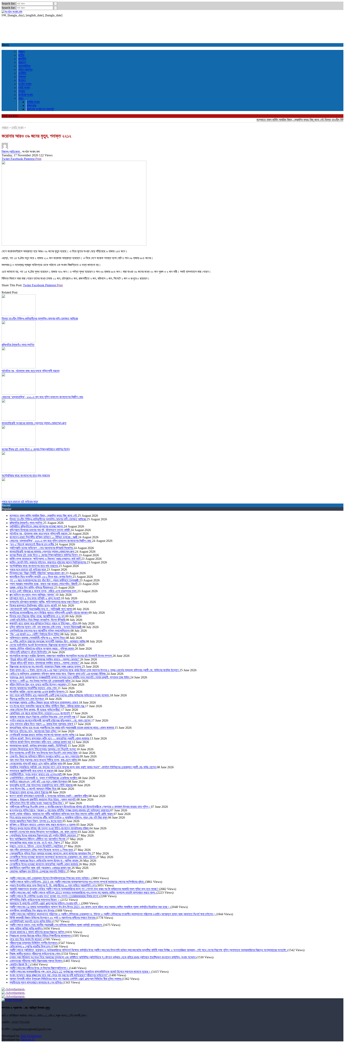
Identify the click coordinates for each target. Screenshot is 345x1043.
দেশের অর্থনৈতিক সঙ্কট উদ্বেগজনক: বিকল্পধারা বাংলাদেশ (39, 645)
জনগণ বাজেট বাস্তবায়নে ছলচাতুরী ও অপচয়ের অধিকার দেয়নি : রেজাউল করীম (49, 796)
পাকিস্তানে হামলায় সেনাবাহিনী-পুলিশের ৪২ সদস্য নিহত (38, 637)
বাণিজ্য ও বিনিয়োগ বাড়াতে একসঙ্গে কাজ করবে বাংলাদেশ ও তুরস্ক (43, 824)
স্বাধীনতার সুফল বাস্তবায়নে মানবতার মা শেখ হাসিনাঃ (36, 982)
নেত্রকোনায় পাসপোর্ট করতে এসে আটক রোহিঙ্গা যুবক (36, 763)
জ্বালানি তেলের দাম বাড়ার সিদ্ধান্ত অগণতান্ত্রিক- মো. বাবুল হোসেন (44, 832)
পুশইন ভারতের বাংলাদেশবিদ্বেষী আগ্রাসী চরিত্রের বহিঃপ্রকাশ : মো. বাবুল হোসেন (50, 720)
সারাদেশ (22, 62)
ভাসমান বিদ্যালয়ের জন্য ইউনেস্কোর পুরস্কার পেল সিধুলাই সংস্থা (43, 749)
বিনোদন (22, 80)
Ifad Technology (31, 1036)
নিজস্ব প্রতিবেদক (11, 151)
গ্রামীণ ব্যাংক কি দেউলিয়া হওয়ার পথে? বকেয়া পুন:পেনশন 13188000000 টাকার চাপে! (54, 896)
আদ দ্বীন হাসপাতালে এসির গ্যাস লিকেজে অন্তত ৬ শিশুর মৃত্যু (42, 850)
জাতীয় (21, 55)
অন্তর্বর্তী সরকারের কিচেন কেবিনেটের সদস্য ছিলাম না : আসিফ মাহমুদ (44, 860)
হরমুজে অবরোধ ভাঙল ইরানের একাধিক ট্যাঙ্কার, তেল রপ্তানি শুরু (43, 717)
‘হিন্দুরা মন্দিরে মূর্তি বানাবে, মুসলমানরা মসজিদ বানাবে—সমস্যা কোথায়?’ (45, 659)
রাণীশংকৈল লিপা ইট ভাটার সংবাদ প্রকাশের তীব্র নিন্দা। (37, 803)
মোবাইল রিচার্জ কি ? (20, 964)
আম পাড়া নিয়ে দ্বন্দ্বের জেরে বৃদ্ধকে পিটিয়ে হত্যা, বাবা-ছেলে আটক (44, 760)
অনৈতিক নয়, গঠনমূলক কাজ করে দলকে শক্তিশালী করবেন (30, 371)
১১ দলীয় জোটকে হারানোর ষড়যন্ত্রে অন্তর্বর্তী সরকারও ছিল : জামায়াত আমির (48, 641)
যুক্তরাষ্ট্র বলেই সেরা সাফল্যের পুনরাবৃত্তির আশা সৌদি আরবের (41, 785)
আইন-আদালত (25, 69)
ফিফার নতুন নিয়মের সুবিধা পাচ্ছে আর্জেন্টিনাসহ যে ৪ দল (37, 616)
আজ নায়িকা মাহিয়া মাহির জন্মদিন (26, 928)
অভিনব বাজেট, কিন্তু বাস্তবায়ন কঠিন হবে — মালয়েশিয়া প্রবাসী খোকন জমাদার (50, 738)
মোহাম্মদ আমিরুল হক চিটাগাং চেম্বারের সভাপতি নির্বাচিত (38, 871)
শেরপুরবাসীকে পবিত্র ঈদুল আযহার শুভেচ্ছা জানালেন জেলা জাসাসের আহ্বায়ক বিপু (51, 853)
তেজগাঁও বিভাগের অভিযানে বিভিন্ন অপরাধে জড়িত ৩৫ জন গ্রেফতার (45, 756)
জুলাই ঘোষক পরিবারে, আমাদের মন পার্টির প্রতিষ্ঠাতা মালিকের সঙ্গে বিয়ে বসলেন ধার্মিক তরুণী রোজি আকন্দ (62, 814)
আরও (21, 98)
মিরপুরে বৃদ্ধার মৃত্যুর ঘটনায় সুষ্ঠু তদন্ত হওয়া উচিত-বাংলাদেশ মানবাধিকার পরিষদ (49, 828)
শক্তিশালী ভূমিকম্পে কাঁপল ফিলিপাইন (29, 652)
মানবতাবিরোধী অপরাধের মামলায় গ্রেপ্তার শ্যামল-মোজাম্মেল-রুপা (34, 423)
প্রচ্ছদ (21, 51)
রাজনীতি (22, 58)
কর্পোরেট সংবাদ (25, 94)
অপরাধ (21, 91)
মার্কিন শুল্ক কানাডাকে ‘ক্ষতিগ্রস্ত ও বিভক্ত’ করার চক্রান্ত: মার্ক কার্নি (45, 558)
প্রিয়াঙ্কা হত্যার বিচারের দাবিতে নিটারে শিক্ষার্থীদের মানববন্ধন (40, 935)
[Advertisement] (121, 30)
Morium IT (28, 1039)
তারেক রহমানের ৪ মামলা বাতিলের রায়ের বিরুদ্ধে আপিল (37, 932)
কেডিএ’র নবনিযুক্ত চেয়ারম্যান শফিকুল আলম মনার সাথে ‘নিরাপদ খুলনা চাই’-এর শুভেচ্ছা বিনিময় (58, 673)
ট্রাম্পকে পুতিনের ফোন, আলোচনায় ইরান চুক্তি (33, 731)
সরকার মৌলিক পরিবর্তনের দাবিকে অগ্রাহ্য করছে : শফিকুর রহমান (42, 648)
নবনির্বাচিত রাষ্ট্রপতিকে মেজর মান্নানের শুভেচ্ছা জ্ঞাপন (37, 526)
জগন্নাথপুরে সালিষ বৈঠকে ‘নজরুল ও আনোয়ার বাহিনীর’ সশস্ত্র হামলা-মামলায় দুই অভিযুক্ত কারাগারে (60, 810)
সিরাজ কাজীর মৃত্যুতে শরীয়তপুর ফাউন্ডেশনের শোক (35, 953)
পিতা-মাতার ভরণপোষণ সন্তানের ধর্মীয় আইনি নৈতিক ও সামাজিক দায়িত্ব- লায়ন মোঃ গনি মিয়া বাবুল (59, 817)
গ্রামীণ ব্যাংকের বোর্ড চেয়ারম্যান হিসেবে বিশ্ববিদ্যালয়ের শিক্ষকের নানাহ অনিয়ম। (50, 878)
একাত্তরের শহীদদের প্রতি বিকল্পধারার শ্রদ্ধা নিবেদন (36, 961)
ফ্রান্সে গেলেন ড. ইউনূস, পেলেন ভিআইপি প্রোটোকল (37, 846)
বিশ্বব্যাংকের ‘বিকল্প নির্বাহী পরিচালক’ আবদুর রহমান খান (37, 573)
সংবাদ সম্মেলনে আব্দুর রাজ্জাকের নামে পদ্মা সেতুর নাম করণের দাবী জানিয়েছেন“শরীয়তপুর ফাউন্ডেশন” (59, 975)
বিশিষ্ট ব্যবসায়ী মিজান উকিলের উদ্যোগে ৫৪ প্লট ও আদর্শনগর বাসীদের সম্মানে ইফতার (53, 917)
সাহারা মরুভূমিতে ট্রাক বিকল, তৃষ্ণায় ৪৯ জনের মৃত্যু (36, 821)
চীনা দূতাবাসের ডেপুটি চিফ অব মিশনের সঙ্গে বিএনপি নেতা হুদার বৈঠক (44, 752)
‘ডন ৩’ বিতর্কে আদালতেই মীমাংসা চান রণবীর (32, 544)
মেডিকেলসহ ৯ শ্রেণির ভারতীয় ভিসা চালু (30, 946)
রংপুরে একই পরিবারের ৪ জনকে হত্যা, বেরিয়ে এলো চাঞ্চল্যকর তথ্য (43, 591)
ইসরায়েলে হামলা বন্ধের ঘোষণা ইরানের (29, 792)
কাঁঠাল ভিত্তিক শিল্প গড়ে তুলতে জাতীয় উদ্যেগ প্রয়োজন (38, 684)
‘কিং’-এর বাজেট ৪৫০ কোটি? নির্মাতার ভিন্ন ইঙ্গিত (35, 634)
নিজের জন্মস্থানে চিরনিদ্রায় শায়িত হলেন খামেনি (34, 605)
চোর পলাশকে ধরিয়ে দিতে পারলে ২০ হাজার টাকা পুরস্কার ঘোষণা (42, 724)
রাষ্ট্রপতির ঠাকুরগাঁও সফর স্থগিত (18, 344)
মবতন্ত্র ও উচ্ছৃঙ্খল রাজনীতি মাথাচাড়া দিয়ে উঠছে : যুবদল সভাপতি (43, 799)
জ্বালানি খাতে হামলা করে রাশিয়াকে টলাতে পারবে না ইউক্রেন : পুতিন (44, 623)
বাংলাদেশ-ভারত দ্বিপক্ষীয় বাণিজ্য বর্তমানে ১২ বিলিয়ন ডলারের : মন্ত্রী (44, 537)
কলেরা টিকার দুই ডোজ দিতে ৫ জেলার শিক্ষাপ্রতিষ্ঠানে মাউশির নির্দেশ (36, 449)
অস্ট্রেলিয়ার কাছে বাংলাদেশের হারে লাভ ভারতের (26, 475)
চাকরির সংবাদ (33, 102)
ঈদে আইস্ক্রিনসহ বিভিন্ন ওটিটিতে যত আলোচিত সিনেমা (38, 839)
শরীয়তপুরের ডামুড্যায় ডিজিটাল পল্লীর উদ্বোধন (34, 943)
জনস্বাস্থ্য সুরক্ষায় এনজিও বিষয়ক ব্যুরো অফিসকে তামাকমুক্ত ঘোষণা (44, 702)
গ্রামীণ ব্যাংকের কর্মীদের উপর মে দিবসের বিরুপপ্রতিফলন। (39, 968)
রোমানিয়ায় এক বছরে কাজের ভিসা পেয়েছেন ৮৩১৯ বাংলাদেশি (40, 713)
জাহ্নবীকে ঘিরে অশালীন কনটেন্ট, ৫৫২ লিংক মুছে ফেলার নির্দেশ (41, 576)
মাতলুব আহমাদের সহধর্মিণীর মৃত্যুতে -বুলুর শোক (34, 688)
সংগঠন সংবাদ (24, 84)
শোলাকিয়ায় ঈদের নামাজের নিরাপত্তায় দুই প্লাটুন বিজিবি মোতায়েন (43, 835)
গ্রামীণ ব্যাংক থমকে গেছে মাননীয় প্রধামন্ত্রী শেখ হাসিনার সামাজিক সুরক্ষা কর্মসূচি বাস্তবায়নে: (56, 925)
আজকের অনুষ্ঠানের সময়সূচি (40, 109)
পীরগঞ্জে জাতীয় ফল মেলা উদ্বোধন (27, 699)
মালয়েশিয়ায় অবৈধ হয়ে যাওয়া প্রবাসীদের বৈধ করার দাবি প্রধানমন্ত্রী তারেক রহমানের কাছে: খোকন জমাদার (62, 727)
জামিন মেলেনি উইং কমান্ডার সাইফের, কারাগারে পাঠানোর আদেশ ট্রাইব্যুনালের (48, 562)
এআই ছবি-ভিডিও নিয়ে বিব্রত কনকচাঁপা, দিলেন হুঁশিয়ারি (38, 620)
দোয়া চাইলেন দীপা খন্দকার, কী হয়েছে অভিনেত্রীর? (35, 709)
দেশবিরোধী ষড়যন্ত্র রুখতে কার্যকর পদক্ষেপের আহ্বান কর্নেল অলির (42, 735)
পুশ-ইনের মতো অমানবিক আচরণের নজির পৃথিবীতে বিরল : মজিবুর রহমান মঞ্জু (47, 706)
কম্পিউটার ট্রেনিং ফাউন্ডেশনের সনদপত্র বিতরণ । (35, 899)
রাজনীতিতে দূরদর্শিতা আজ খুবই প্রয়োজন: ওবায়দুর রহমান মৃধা (40, 867)
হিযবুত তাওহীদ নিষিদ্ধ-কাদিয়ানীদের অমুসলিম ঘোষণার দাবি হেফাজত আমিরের (40, 318)
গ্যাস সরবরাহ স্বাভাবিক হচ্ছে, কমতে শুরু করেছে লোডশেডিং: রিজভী (44, 584)
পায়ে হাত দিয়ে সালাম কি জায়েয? (26, 939)
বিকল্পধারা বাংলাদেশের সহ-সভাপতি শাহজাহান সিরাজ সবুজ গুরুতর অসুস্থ (46, 666)
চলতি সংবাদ (24, 87)
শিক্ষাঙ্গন (22, 76)
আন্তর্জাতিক (24, 66)
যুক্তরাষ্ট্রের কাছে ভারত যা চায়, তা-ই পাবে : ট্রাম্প (35, 842)
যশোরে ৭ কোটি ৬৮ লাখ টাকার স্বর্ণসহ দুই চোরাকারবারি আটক (40, 681)
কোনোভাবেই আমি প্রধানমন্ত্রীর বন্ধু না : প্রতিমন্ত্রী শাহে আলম (41, 609)
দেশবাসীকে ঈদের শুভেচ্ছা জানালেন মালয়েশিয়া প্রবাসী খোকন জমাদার (44, 864)
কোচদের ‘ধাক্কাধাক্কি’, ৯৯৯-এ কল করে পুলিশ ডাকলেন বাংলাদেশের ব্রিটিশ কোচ (42, 397)
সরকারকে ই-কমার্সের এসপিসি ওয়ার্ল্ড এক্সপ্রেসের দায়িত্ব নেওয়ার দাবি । (45, 903)
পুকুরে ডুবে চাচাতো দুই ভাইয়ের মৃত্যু (20, 501)
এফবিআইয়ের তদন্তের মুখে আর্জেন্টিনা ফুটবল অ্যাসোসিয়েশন (40, 630)
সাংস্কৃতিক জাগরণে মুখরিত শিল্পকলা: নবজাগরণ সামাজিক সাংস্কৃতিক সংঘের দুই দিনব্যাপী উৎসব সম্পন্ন (61, 655)
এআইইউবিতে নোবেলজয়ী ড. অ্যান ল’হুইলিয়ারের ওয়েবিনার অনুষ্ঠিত (44, 778)
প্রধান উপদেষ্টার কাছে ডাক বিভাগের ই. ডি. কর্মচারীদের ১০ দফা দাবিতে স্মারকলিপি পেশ (53, 885)
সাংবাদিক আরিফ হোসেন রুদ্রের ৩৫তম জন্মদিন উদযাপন (37, 691)
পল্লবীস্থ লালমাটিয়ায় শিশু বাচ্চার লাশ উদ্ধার (32, 910)
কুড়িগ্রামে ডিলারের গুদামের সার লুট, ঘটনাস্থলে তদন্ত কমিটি (40, 530)
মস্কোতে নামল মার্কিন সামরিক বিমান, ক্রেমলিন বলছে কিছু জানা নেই (278, 119)
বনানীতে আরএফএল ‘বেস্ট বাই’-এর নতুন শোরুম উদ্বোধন (39, 781)
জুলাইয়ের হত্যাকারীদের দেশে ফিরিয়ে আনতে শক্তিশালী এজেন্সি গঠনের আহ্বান (49, 612)
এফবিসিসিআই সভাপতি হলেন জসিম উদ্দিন (31, 921)
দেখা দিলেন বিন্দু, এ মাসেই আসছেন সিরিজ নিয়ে (33, 788)
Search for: (8, 3)
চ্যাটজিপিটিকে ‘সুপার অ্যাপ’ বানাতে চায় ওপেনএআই (36, 774)
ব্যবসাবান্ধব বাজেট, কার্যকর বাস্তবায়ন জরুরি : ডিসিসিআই (39, 745)
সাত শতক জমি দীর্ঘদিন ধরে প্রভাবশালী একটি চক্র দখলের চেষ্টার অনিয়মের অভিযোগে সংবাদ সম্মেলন (60, 695)
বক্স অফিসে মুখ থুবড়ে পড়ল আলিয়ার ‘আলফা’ (32, 594)
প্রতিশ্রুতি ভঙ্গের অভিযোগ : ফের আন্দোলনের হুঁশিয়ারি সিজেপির (41, 548)
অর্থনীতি (22, 73)
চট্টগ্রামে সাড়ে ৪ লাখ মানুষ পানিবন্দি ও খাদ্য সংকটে (35, 598)
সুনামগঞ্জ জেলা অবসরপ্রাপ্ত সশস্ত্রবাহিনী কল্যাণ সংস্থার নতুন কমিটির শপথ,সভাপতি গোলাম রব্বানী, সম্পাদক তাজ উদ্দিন (70, 677)
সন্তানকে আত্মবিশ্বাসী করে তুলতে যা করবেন (32, 770)
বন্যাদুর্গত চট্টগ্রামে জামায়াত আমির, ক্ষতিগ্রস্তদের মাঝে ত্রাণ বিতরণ (44, 602)
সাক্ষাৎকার (31, 105)
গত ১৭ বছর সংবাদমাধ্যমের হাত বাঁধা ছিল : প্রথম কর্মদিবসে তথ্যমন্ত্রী (44, 580)
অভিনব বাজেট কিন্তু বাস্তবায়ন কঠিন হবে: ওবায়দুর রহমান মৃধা (41, 742)
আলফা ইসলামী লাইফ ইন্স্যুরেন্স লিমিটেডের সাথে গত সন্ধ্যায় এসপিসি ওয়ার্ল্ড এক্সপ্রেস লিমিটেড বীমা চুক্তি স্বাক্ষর (66, 979)
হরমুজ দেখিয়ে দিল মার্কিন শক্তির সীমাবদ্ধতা (32, 587)
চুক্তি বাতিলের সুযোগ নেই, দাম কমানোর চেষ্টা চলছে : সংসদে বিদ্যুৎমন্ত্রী (46, 627)
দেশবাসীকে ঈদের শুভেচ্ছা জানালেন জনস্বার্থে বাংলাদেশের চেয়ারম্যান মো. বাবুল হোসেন (53, 857)
